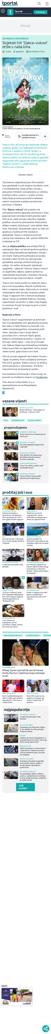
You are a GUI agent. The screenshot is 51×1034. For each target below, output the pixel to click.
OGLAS (25, 26)
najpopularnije (17, 710)
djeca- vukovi (34, 420)
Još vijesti (23, 787)
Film (6, 420)
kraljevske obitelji (13, 635)
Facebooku (42, 377)
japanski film (18, 420)
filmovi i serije (32, 635)
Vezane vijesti (25, 174)
